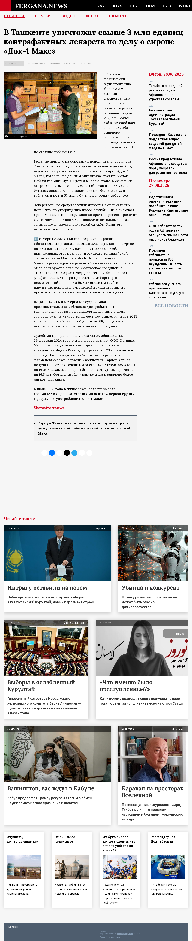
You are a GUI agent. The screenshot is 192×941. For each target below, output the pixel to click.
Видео (68, 16)
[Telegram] (74, 453)
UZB (166, 6)
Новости (14, 16)
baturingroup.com (125, 934)
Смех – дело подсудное (65, 839)
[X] (44, 453)
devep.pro (115, 937)
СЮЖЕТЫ (119, 16)
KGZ (117, 6)
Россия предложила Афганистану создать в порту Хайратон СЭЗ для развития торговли (168, 166)
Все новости (171, 305)
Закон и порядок (36, 63)
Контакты (13, 926)
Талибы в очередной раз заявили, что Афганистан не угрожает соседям (166, 92)
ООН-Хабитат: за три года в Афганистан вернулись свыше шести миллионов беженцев (168, 232)
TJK (133, 6)
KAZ (100, 6)
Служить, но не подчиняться (23, 839)
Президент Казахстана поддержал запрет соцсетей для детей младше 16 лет (167, 141)
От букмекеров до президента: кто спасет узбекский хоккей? (119, 843)
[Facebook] (82, 453)
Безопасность (86, 63)
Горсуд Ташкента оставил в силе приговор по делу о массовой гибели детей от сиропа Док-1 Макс (84, 428)
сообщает (127, 123)
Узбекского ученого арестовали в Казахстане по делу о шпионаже (166, 290)
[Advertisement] (96, 488)
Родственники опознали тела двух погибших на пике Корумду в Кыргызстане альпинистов (168, 206)
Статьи (43, 16)
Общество (69, 63)
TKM (150, 6)
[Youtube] (89, 453)
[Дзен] (67, 453)
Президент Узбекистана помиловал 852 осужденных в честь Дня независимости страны (165, 261)
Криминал (55, 63)
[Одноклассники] (59, 453)
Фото (92, 16)
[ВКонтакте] (52, 453)
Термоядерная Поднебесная (163, 839)
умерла (109, 389)
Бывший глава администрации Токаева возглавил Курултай (164, 117)
